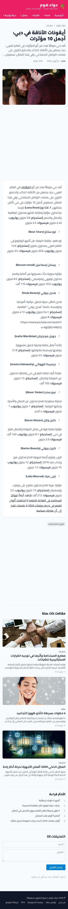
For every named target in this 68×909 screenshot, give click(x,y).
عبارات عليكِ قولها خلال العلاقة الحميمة (41, 805)
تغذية (35, 15)
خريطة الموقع (12, 902)
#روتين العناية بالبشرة (56, 524)
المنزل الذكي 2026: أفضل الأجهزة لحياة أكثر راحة (34, 766)
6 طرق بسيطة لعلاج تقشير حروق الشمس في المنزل (36, 810)
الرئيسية (59, 15)
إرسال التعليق (55, 867)
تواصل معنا (51, 902)
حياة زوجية (9, 15)
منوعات (49, 25)
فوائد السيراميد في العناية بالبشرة (36, 498)
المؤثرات (26, 187)
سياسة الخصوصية (35, 902)
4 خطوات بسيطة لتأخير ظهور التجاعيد (41, 713)
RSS (23, 902)
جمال (24, 15)
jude (63, 61)
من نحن (62, 902)
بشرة (63, 709)
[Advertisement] (34, 143)
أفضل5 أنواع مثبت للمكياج (47, 815)
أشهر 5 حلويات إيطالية (49, 800)
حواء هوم (60, 25)
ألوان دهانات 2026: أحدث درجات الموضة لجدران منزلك (35, 820)
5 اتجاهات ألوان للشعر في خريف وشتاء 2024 (35, 503)
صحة (47, 15)
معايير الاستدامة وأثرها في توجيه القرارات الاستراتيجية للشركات (38, 657)
